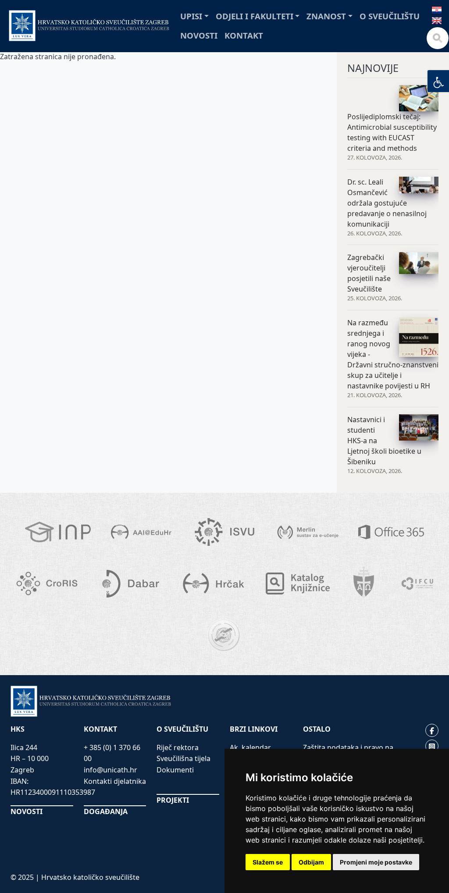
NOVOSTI (27, 811)
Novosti (198, 35)
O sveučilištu (390, 16)
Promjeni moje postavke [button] (376, 862)
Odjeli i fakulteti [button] (254, 16)
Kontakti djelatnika (115, 781)
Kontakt (243, 35)
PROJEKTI (173, 800)
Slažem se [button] (268, 862)
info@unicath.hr (110, 770)
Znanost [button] (326, 16)
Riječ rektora (178, 747)
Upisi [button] (191, 16)
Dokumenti (175, 770)
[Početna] (89, 25)
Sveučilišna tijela (183, 758)
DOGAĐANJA (106, 811)
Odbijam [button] (311, 862)
